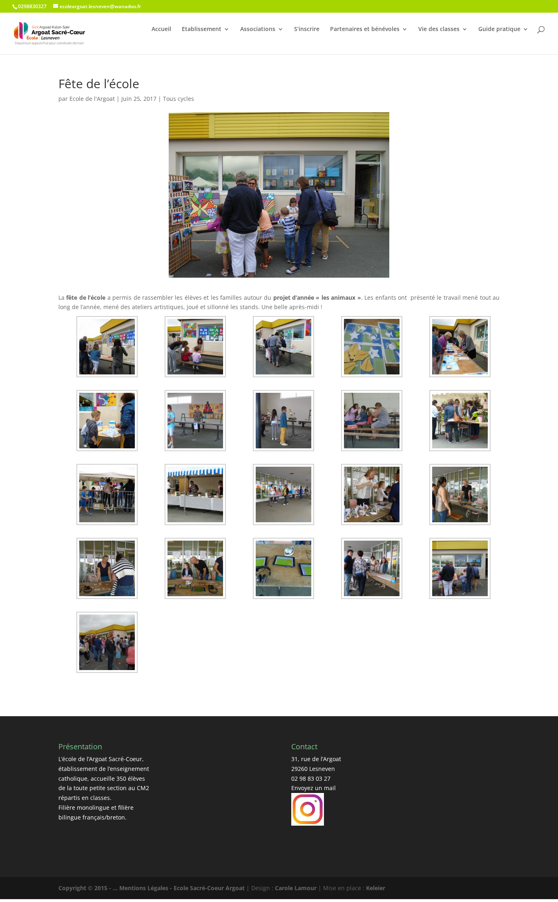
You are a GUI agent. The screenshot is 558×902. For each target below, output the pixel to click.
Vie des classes (439, 29)
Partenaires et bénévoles (365, 29)
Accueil (161, 29)
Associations (257, 29)
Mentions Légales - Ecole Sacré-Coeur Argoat (182, 888)
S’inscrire (306, 29)
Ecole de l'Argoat (92, 98)
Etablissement (201, 29)
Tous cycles (178, 98)
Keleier (375, 888)
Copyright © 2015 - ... (88, 888)
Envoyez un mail (313, 788)
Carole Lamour (296, 888)
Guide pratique (499, 29)
